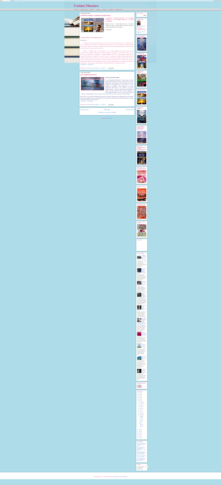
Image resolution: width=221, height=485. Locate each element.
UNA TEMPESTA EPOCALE (88, 75)
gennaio (141, 414)
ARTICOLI (105, 9)
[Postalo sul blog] (109, 68)
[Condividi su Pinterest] (113, 68)
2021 (139, 400)
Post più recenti (84, 109)
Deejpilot (116, 476)
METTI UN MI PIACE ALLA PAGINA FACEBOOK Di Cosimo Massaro (141, 449)
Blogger (125, 476)
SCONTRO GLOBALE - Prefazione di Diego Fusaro (95, 15)
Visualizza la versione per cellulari (107, 112)
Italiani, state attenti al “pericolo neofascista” (144, 334)
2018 (139, 432)
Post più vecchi (130, 109)
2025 (139, 394)
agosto (140, 405)
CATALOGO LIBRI (83, 9)
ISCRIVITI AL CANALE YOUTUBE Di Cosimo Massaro (141, 444)
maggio (140, 408)
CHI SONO (98, 9)
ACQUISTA (111, 9)
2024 (139, 396)
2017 (139, 434)
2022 (139, 399)
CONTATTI (92, 9)
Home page (107, 109)
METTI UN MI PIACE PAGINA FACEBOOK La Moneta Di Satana (141, 453)
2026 (139, 392)
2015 (139, 437)
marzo (140, 411)
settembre (141, 403)
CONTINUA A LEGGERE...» (87, 64)
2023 (139, 397)
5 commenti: (103, 104)
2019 (139, 431)
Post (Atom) (109, 118)
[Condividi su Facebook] (112, 68)
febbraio (141, 413)
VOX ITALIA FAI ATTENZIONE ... (144, 358)
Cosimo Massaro (86, 5)
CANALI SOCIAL (119, 9)
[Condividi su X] (110, 68)
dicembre (141, 402)
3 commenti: (103, 68)
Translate (141, 469)
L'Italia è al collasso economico (144, 370)
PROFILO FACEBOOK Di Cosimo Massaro (141, 456)
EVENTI (76, 9)
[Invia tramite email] (108, 68)
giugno (140, 406)
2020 (139, 429)
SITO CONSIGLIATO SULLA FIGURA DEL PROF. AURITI (141, 459)
